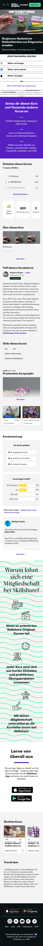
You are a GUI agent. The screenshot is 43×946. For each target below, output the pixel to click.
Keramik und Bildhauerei (14, 358)
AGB (36, 927)
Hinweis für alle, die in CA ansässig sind (21, 937)
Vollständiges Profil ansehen (15, 333)
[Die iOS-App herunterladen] (12, 911)
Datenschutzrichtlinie (9, 92)
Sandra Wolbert (28, 420)
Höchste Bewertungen (11, 510)
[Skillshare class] (14, 831)
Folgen (27, 272)
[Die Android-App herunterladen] (30, 911)
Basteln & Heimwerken (13, 353)
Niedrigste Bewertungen (28, 510)
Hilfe (18, 927)
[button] (3, 4)
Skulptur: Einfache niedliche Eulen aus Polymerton (13, 845)
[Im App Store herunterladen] (21, 790)
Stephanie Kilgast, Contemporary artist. (19, 50)
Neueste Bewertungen (12, 512)
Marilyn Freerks (18, 522)
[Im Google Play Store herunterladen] (21, 798)
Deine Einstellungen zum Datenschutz (20, 934)
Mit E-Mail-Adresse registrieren (21, 86)
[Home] (15, 5)
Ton (6, 349)
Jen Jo (6, 420)
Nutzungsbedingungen (32, 90)
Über (6, 927)
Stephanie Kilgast (20, 273)
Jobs (13, 927)
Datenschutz (27, 927)
